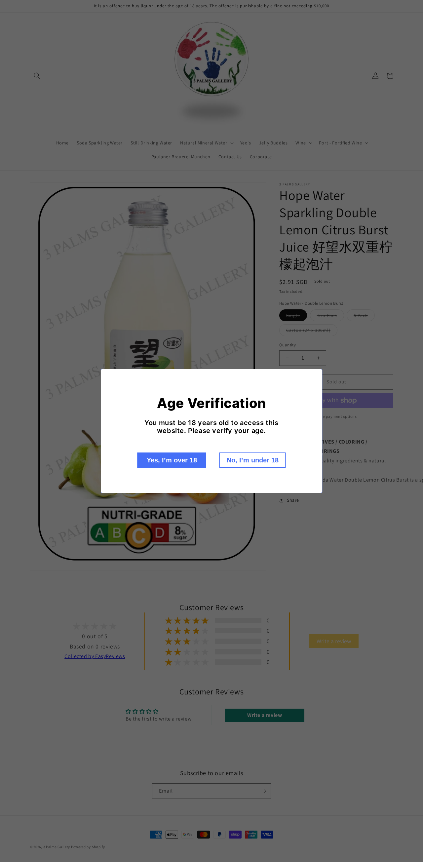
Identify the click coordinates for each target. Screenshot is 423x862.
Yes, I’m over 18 (172, 460)
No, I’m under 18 (253, 460)
